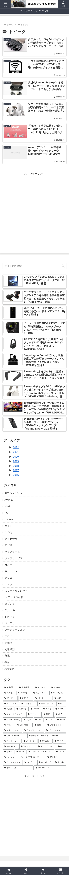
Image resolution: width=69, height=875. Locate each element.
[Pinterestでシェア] (26, 829)
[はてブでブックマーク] (57, 821)
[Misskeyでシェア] (57, 812)
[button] (63, 266)
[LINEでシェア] (11, 829)
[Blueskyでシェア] (42, 812)
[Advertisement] (34, 210)
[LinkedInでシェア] (42, 829)
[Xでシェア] (11, 812)
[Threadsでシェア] (26, 821)
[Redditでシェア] (42, 821)
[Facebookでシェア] (11, 821)
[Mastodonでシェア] (26, 812)
